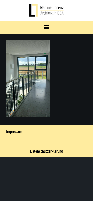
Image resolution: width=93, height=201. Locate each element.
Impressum (14, 131)
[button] (46, 27)
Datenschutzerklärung (46, 151)
